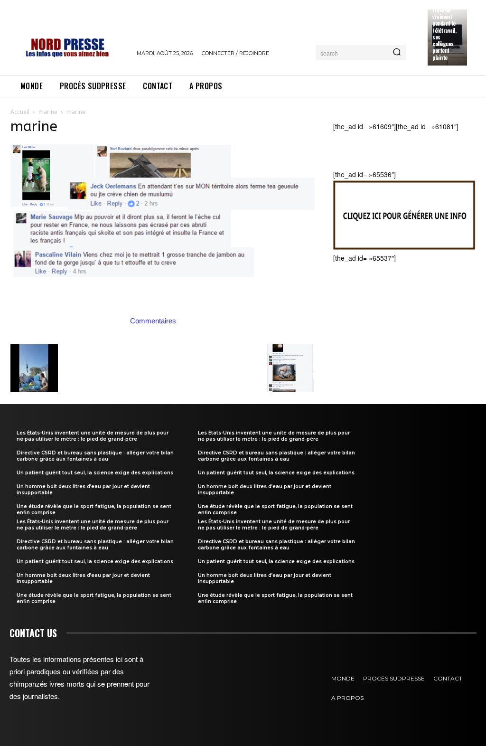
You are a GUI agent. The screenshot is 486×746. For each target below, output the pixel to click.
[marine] (162, 310)
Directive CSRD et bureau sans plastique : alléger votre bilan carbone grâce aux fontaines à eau (95, 456)
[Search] (397, 52)
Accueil (19, 112)
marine (47, 112)
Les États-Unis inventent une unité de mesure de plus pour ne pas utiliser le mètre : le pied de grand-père (92, 436)
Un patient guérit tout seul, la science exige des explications (95, 473)
